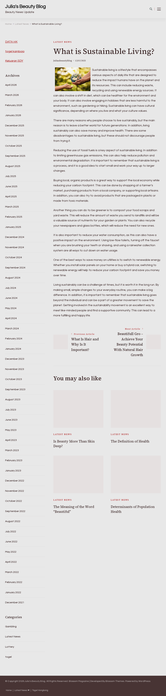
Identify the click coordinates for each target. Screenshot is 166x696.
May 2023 (10, 430)
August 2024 (12, 277)
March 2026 (12, 95)
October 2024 (13, 257)
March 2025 (12, 206)
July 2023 (10, 409)
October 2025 (13, 146)
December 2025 (14, 125)
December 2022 (14, 480)
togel (8, 657)
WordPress (144, 681)
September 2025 (15, 156)
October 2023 (13, 379)
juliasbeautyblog (62, 60)
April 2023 (11, 440)
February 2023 (13, 460)
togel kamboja (14, 51)
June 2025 (11, 186)
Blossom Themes (115, 681)
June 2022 (11, 541)
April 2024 (11, 318)
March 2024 (12, 328)
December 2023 (14, 359)
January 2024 (13, 349)
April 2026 (11, 85)
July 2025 (10, 176)
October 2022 (13, 501)
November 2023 (14, 369)
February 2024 (13, 338)
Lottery (9, 646)
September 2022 (15, 511)
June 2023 (11, 419)
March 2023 (12, 450)
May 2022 (10, 551)
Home (9, 690)
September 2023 (15, 389)
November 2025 (14, 135)
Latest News (62, 42)
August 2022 (12, 521)
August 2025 (12, 166)
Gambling (11, 626)
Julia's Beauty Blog (25, 6)
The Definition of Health (130, 441)
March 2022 (12, 572)
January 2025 (13, 227)
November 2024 (14, 247)
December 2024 (14, 237)
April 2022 (11, 562)
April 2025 (11, 196)
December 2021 (14, 602)
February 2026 (13, 105)
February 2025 (13, 216)
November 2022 (14, 491)
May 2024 (10, 308)
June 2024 (11, 298)
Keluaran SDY (14, 60)
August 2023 (12, 399)
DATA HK (11, 41)
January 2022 (13, 592)
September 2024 (15, 267)
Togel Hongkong (40, 690)
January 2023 (13, 470)
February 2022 (13, 582)
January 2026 (13, 115)
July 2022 (10, 531)
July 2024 (10, 288)
